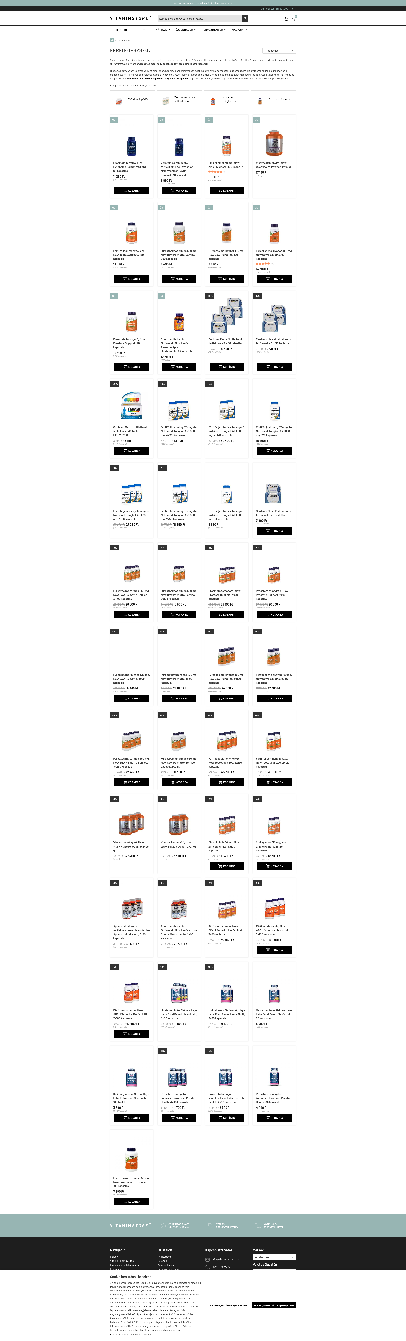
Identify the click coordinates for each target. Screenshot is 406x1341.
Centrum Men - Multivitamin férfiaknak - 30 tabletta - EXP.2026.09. (130, 431)
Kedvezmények (214, 29)
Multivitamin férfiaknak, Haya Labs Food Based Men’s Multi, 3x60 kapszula (179, 1014)
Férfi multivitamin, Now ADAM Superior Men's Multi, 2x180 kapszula (130, 1014)
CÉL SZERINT (124, 40)
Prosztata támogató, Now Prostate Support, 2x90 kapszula (272, 594)
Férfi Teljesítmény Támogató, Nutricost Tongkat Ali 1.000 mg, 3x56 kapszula (131, 515)
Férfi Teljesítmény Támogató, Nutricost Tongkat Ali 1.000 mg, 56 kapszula (226, 515)
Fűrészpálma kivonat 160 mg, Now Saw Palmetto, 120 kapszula (226, 254)
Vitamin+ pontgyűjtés (122, 1260)
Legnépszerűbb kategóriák (125, 1264)
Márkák (163, 29)
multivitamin (137, 78)
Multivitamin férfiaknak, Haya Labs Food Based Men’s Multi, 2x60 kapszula (226, 1014)
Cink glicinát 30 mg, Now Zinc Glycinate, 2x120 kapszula (271, 846)
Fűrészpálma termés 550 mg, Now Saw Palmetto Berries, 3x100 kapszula (131, 594)
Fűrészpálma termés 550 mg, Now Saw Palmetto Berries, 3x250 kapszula (131, 762)
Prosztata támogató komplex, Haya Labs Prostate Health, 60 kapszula (274, 1098)
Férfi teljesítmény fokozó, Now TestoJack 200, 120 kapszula (129, 254)
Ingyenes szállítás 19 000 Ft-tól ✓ (278, 8)
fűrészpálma (181, 78)
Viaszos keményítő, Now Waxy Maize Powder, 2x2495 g (178, 846)
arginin (169, 78)
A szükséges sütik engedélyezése (229, 1305)
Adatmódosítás (166, 1264)
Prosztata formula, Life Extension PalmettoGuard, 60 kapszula (130, 166)
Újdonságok (185, 29)
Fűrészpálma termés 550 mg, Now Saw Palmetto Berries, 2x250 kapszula (179, 762)
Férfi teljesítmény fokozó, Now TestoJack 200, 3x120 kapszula (225, 762)
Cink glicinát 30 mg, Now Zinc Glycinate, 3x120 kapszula (224, 846)
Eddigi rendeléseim (168, 1268)
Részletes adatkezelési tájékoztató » (130, 1334)
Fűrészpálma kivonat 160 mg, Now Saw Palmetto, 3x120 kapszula (226, 678)
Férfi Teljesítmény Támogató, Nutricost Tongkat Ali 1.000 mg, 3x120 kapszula (179, 431)
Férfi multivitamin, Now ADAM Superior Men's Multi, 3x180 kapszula (273, 930)
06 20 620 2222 (221, 1267)
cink (147, 78)
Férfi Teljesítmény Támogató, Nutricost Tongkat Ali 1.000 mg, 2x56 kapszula (179, 515)
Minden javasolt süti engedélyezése (274, 1305)
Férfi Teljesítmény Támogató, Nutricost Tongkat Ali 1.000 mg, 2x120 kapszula (226, 431)
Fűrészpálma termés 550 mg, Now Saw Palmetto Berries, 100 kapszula (131, 1182)
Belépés (162, 1260)
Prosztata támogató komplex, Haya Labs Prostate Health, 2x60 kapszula (226, 1098)
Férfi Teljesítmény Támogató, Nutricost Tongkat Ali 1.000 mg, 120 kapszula (274, 431)
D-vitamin (115, 1268)
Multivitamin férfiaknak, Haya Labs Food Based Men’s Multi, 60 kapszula (274, 1014)
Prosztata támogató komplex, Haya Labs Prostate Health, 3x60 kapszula (179, 1098)
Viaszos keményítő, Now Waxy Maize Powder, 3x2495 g (131, 846)
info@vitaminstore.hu (225, 1259)
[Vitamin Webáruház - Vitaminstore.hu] (112, 40)
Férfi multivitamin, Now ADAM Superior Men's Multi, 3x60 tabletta (225, 930)
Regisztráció (165, 1256)
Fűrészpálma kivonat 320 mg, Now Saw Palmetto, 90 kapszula (274, 254)
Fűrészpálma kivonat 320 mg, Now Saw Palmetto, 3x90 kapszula (131, 678)
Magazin (239, 29)
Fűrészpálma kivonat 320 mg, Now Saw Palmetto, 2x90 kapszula (179, 678)
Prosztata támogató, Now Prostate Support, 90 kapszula (129, 343)
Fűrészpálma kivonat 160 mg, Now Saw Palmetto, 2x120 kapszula (274, 678)
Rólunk (114, 1256)
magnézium (157, 78)
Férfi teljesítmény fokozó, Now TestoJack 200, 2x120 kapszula (272, 762)
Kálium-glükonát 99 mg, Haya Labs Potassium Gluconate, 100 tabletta (131, 1098)
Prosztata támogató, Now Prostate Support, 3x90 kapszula (224, 594)
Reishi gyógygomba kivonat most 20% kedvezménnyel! (203, 2)
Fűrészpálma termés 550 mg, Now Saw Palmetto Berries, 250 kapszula (179, 254)
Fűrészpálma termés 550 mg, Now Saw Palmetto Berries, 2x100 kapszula (179, 594)
